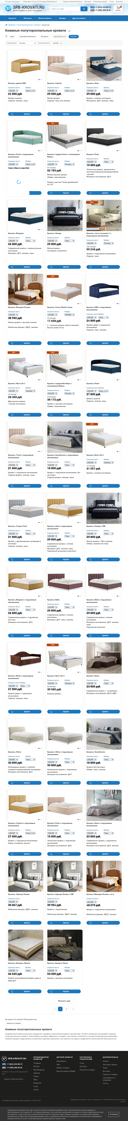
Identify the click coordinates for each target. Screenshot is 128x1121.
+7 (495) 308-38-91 (103, 10)
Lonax (36, 1086)
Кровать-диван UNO (17, 83)
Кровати (12, 18)
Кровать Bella (53, 600)
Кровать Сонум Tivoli (17, 526)
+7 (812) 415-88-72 (103, 7)
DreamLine (37, 1083)
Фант (58, 1064)
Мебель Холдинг (63, 1068)
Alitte (35, 1080)
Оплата (105, 1061)
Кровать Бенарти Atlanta (19, 963)
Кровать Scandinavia (95, 752)
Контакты (119, 1)
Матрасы (28, 18)
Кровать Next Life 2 (95, 455)
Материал (44, 36)
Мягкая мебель (45, 18)
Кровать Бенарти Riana (57, 963)
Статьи (105, 1083)
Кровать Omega (54, 233)
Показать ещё (64, 1001)
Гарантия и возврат (110, 1074)
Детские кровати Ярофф (66, 1071)
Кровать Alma (92, 83)
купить (27, 114)
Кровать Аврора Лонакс (19, 894)
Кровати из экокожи (14, 1023)
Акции (105, 1068)
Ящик (12, 36)
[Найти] (84, 8)
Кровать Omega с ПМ (95, 526)
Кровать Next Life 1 (16, 383)
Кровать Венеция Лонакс (19, 307)
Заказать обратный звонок (72, 1)
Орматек (37, 1073)
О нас (112, 1)
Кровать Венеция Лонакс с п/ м (100, 894)
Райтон (36, 1076)
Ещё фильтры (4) (60, 36)
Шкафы (62, 18)
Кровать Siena (92, 676)
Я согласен (114, 1114)
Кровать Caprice (54, 83)
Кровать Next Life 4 (55, 676)
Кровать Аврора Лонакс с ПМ (60, 894)
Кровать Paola (92, 383)
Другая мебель (79, 18)
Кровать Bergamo (16, 233)
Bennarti (37, 1066)
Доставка (87, 1)
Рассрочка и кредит (100, 1)
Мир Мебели (61, 1061)
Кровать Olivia (14, 752)
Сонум (36, 1090)
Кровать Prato (92, 154)
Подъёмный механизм (28, 36)
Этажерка (37, 1063)
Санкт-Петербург (13, 2)
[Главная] (6, 25)
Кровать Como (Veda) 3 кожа (59, 307)
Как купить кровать (110, 1064)
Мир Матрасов (39, 1070)
